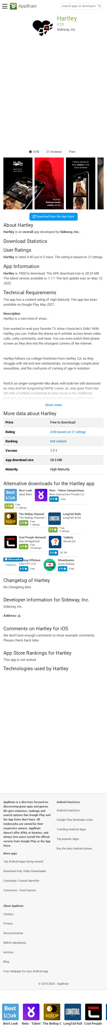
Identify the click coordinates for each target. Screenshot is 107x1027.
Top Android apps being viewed (23, 861)
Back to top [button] (96, 989)
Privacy (8, 923)
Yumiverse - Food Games (19, 890)
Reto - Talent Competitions (66, 490)
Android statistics (68, 810)
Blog (6, 961)
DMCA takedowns (14, 942)
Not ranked (58, 441)
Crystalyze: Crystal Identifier (21, 880)
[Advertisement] (53, 94)
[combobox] (78, 6)
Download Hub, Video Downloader (24, 871)
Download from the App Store (55, 216)
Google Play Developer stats (75, 819)
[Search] (99, 6)
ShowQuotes (66, 560)
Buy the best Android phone (74, 848)
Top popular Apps (68, 839)
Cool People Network (32, 537)
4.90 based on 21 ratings (68, 432)
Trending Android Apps (71, 829)
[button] (53, 615)
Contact (8, 914)
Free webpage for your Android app (25, 971)
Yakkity (68, 537)
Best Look (25, 490)
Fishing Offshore (30, 560)
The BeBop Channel (31, 514)
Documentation (13, 933)
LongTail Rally (72, 514)
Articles (8, 952)
